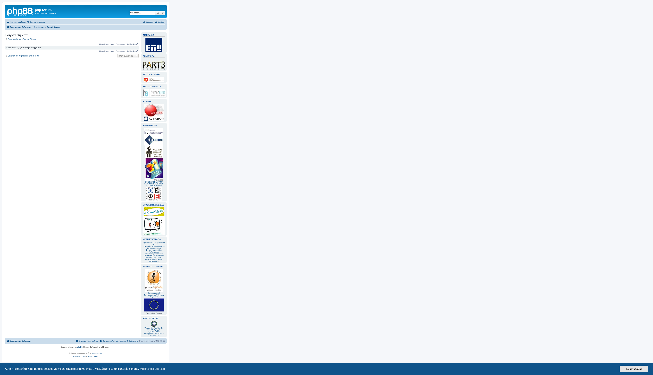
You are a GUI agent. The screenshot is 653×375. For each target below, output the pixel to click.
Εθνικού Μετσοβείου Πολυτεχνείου (154, 251)
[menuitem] (36, 22)
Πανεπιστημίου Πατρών (154, 257)
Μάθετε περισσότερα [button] (152, 368)
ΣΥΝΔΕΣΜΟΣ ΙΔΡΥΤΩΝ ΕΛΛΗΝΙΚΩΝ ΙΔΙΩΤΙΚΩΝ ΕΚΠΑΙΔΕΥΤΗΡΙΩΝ (153, 184)
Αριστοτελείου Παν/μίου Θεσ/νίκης (154, 243)
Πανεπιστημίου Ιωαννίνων (154, 256)
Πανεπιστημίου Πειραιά (154, 259)
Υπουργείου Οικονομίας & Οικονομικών (154, 334)
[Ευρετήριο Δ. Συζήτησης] (20, 11)
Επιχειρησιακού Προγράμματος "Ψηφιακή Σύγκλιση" (154, 295)
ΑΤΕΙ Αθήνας (154, 261)
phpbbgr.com (97, 353)
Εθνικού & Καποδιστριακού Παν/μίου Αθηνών (154, 247)
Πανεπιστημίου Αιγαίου (154, 254)
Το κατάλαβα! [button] (634, 369)
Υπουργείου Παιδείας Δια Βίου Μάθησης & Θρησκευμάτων (154, 330)
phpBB (80, 347)
